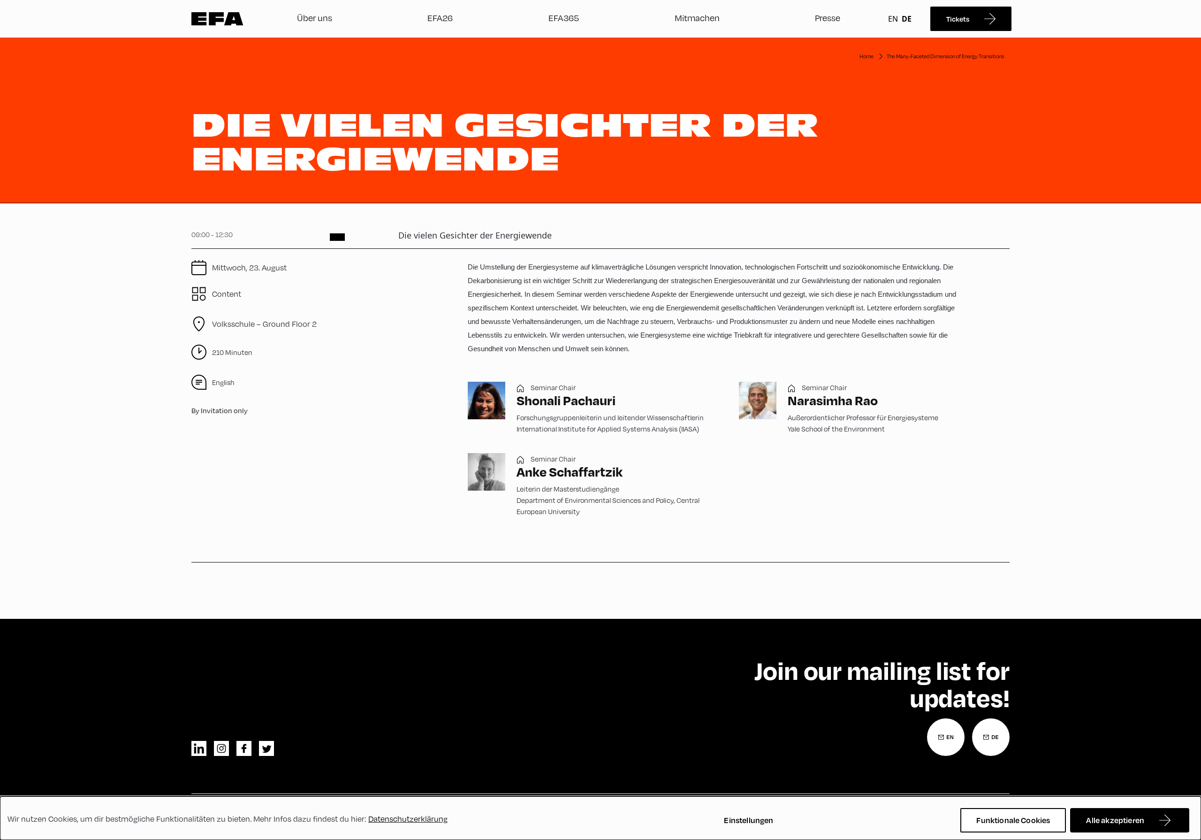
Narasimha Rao (833, 400)
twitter (266, 748)
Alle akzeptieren (1115, 820)
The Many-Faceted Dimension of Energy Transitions (945, 56)
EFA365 (563, 17)
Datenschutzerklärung (408, 818)
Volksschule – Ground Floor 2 (264, 323)
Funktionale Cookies (1013, 820)
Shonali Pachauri (566, 400)
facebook (243, 748)
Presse (827, 17)
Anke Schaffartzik (570, 471)
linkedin (198, 748)
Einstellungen (748, 820)
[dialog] (600, 818)
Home (866, 56)
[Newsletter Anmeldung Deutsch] (990, 737)
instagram (221, 748)
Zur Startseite (217, 18)
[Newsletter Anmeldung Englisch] (945, 737)
